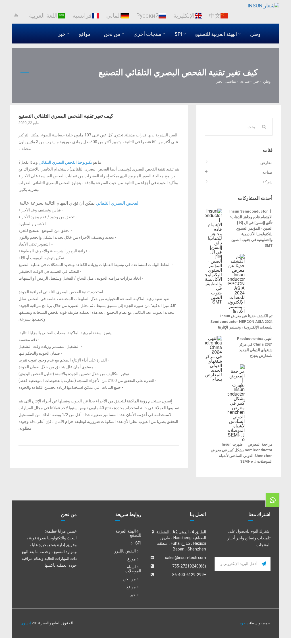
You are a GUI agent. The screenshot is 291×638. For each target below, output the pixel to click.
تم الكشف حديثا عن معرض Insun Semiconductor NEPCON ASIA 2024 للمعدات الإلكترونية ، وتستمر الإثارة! (241, 321)
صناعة (245, 81)
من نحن (112, 34)
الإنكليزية (184, 15)
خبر (61, 34)
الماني (113, 15)
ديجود (244, 623)
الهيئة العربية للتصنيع (216, 34)
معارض (266, 162)
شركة (268, 182)
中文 (215, 15)
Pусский (147, 15)
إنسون (25, 623)
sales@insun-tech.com (185, 557)
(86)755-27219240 (189, 566)
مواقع (84, 34)
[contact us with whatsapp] (272, 500)
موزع (131, 559)
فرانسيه (82, 15)
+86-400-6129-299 (189, 574)
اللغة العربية (43, 15)
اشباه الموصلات (133, 569)
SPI (178, 34)
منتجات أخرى (147, 34)
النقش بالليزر (125, 551)
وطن (255, 34)
